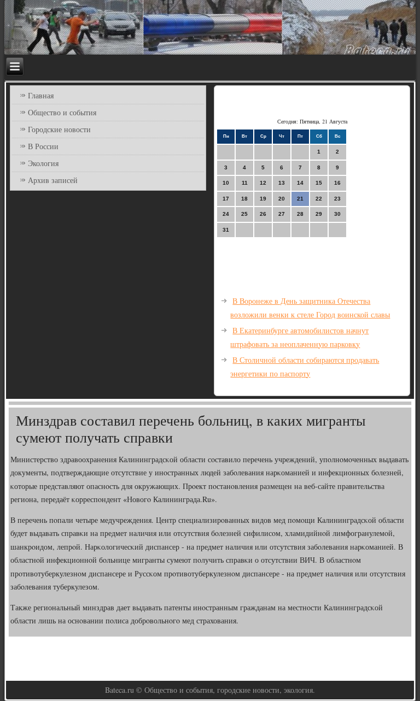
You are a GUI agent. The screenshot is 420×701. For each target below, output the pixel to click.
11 (245, 183)
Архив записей (53, 180)
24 (226, 214)
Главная (41, 95)
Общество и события (62, 112)
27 (281, 214)
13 (281, 183)
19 (263, 199)
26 (263, 214)
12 (263, 183)
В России (43, 146)
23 (337, 199)
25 (244, 214)
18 (244, 199)
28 (300, 214)
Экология (43, 163)
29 (319, 214)
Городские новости (59, 129)
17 (226, 199)
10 (226, 183)
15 (319, 183)
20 (281, 199)
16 (337, 183)
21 (300, 199)
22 (319, 199)
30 (337, 214)
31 (226, 230)
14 (300, 183)
